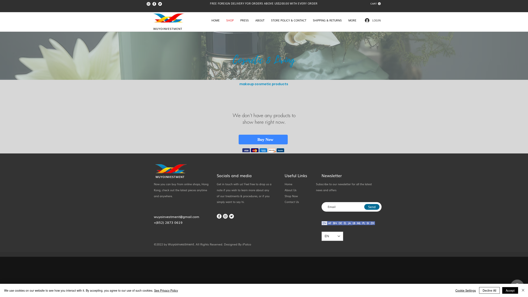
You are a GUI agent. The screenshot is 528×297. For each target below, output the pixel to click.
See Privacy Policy (166, 290)
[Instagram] (148, 4)
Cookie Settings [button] (465, 290)
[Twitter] (160, 4)
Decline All (489, 290)
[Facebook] (154, 4)
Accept (510, 290)
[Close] (523, 290)
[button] (375, 3)
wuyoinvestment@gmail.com (176, 217)
